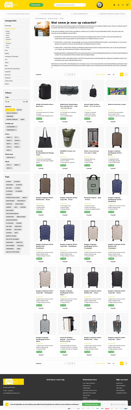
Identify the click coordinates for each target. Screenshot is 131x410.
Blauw (17, 140)
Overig (7, 47)
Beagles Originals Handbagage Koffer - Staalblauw (115, 199)
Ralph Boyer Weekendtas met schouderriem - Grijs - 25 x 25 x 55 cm (69, 106)
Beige (17, 143)
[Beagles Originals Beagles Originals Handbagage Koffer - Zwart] (69, 277)
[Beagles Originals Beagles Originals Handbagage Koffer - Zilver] (45, 324)
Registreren (119, 383)
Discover (22, 207)
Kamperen (8, 39)
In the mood (9, 223)
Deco (15, 207)
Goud (9, 150)
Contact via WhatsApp (9, 387)
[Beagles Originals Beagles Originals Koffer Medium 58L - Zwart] (93, 277)
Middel (17, 164)
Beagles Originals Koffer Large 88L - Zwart (116, 291)
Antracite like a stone (12, 197)
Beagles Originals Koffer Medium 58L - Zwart (92, 291)
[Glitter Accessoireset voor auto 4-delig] (93, 137)
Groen (9, 140)
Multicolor (17, 229)
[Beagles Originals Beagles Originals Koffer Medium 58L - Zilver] (93, 324)
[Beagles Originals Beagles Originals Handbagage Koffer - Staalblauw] (117, 184)
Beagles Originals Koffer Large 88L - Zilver (116, 338)
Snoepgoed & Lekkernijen (11, 56)
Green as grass (21, 216)
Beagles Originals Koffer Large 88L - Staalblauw (68, 245)
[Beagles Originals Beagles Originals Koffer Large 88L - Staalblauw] (69, 231)
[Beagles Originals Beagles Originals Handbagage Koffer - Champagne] (93, 231)
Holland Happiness (11, 220)
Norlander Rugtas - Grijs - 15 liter (92, 198)
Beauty (25, 197)
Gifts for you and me (12, 213)
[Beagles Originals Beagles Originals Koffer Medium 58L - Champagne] (117, 231)
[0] (127, 5)
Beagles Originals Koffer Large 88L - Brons (68, 198)
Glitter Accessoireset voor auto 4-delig (91, 152)
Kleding (7, 53)
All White (9, 194)
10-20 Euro (17, 181)
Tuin (6, 59)
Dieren (7, 35)
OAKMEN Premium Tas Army (67, 152)
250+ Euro (8, 188)
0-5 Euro (8, 181)
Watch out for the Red (12, 252)
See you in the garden (12, 239)
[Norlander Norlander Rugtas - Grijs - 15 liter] (93, 184)
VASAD (22, 119)
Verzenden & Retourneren (90, 390)
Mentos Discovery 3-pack (117, 104)
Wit (16, 137)
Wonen (7, 62)
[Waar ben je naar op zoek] (84, 5)
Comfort (8, 207)
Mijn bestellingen (120, 385)
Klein (9, 164)
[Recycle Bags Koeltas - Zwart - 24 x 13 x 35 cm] (93, 91)
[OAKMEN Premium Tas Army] (69, 137)
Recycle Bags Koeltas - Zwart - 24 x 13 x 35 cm (92, 105)
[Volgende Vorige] (74, 74)
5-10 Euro (17, 188)
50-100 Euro (9, 191)
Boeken (8, 31)
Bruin (9, 143)
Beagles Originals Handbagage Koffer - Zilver (43, 339)
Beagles (19, 109)
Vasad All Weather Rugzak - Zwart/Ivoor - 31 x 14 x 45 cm (68, 339)
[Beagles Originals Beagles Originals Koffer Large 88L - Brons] (69, 184)
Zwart (9, 137)
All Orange (19, 191)
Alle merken (10, 109)
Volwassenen (11, 129)
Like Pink (8, 229)
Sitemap (85, 397)
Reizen (8, 41)
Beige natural (10, 200)
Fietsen (7, 37)
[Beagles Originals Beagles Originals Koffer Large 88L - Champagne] (45, 277)
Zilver (17, 146)
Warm (18, 248)
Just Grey (9, 226)
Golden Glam (10, 216)
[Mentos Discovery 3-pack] (117, 91)
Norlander (10, 116)
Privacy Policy (86, 395)
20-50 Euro (19, 184)
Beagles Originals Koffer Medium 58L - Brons (44, 198)
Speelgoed (8, 77)
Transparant (10, 248)
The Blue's (20, 245)
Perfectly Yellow (11, 236)
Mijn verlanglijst (120, 390)
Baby (6, 65)
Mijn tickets (119, 388)
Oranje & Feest (9, 81)
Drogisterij (8, 71)
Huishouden (8, 25)
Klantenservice (87, 385)
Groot (9, 168)
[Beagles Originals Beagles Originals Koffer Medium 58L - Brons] (45, 184)
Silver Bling (9, 242)
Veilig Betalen (86, 388)
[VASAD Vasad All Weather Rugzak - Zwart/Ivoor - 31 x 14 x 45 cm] (69, 324)
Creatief (8, 33)
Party (16, 232)
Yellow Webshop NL (40, 18)
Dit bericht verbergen (91, 404)
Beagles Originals (12, 113)
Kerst (6, 50)
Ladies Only (18, 226)
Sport (7, 45)
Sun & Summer (10, 245)
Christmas (9, 204)
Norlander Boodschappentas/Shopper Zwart (45, 152)
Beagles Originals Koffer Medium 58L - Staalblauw (44, 246)
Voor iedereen (12, 126)
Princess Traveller (12, 119)
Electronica (8, 74)
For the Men (9, 210)
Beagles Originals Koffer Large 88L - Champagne (44, 291)
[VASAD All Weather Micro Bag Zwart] (45, 91)
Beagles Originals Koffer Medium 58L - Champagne (116, 246)
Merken (7, 84)
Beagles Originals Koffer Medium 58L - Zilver (92, 338)
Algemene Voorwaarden (89, 393)
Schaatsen (8, 43)
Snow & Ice (19, 242)
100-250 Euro (9, 184)
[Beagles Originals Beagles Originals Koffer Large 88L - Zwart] (117, 277)
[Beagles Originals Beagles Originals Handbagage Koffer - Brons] (117, 137)
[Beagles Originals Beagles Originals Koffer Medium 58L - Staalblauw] (45, 231)
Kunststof (10, 157)
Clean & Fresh (19, 204)
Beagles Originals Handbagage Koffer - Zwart (67, 292)
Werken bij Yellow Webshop (90, 400)
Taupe (9, 146)
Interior (18, 223)
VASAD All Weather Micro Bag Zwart (44, 105)
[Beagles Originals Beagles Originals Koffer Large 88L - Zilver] (117, 324)
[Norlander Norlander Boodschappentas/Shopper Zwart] (45, 137)
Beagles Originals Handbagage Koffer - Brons (115, 152)
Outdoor (8, 232)
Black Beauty (21, 200)
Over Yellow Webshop (89, 383)
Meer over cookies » (120, 404)
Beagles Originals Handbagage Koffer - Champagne (91, 246)
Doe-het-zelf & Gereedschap (12, 68)
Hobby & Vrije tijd (10, 28)
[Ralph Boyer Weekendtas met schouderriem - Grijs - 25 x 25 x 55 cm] (69, 91)
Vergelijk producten (121, 393)
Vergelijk (40, 121)
